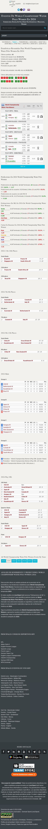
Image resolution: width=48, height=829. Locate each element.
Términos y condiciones (34, 820)
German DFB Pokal (7, 660)
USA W (5, 384)
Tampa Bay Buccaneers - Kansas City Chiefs (15, 694)
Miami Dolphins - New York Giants (11, 687)
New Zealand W (26, 343)
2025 (3, 561)
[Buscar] (45, 28)
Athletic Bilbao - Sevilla (8, 728)
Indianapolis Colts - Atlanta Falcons (12, 683)
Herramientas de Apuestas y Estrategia (13, 820)
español (18, 4)
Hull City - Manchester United (10, 710)
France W (24, 259)
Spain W (6, 404)
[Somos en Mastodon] (24, 10)
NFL (2, 642)
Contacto (29, 822)
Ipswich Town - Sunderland (9, 714)
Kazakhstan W (9, 343)
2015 (35, 561)
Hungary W (6, 425)
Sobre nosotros (20, 822)
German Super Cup (7, 653)
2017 (29, 561)
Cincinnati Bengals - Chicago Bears (12, 692)
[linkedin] (14, 752)
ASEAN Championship (8, 658)
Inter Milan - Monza (7, 717)
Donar (3, 824)
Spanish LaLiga (6, 649)
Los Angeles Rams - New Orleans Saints (14, 685)
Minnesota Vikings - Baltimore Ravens (13, 680)
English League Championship (11, 655)
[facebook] (3, 752)
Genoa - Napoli (6, 723)
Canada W (28, 300)
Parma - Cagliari (6, 726)
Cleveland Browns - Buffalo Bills (11, 678)
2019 (24, 561)
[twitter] (9, 752)
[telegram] (34, 752)
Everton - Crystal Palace (8, 712)
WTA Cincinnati (5, 662)
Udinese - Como (6, 719)
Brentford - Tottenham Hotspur (10, 721)
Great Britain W (26, 341)
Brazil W (7, 259)
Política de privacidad (8, 822)
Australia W (8, 300)
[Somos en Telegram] (18, 10)
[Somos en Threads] (21, 10)
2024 (8, 561)
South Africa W (25, 261)
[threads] (39, 752)
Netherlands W (9, 302)
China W (6, 341)
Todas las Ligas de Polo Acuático (27, 824)
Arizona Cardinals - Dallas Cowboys (12, 696)
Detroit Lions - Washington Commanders (14, 676)
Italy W (27, 302)
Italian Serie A (5, 644)
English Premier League (8, 646)
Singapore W (8, 261)
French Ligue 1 (5, 651)
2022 (19, 561)
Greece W (6, 407)
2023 (14, 561)
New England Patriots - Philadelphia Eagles (15, 689)
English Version (11, 824)
